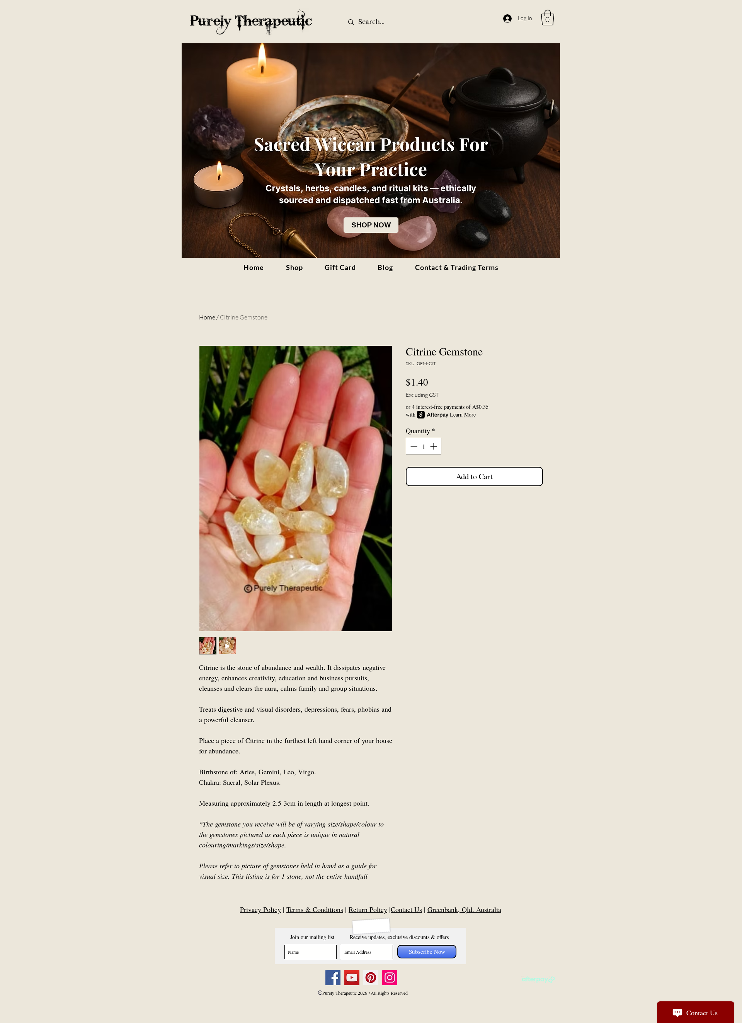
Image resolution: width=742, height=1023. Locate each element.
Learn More (463, 414)
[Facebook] (332, 977)
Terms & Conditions (314, 909)
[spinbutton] (423, 446)
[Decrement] (413, 446)
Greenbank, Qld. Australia (464, 909)
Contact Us (406, 909)
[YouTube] (351, 977)
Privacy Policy (260, 909)
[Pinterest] (370, 977)
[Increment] (434, 446)
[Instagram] (389, 977)
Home (207, 317)
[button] (547, 17)
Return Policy (368, 909)
